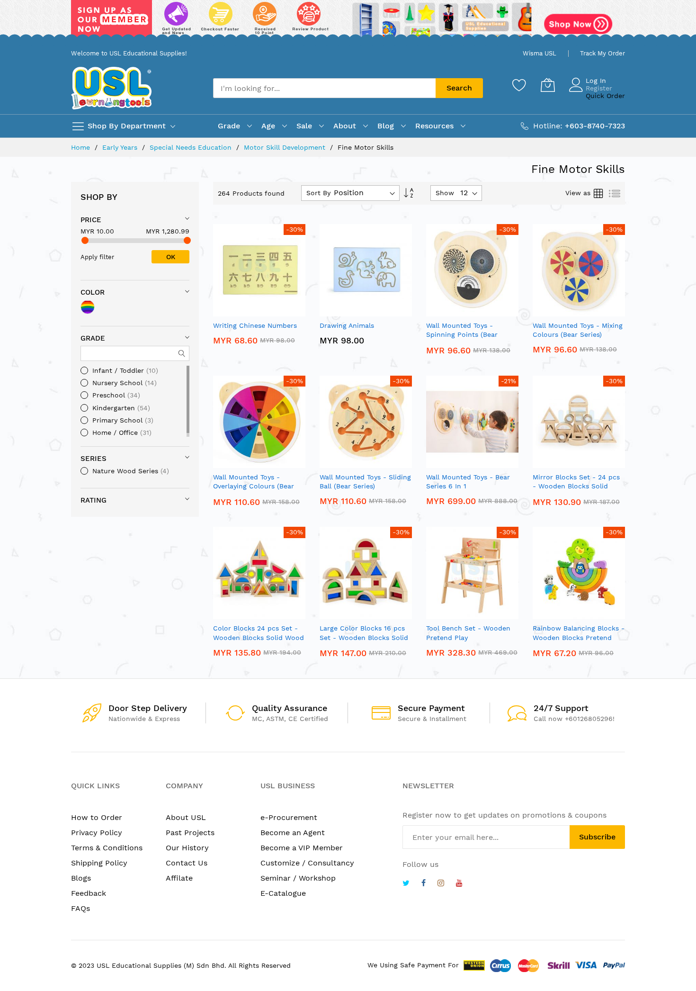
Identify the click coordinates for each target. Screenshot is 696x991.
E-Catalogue (283, 893)
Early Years (121, 147)
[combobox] (324, 88)
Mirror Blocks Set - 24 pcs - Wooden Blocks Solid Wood (576, 486)
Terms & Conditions (107, 847)
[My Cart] (548, 85)
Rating (93, 500)
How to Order (96, 817)
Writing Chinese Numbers (255, 325)
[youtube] (459, 884)
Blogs (81, 878)
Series (93, 458)
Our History (187, 847)
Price (90, 220)
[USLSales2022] (348, 22)
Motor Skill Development (286, 147)
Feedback (88, 893)
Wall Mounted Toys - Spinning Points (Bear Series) (462, 335)
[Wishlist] (519, 85)
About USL (186, 817)
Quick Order (605, 95)
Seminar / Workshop (298, 878)
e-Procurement (288, 817)
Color (92, 292)
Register (599, 88)
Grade (92, 338)
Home (81, 147)
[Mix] (87, 307)
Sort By (318, 193)
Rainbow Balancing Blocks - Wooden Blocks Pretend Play (579, 637)
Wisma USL (539, 53)
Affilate (179, 878)
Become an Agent (292, 832)
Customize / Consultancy (307, 862)
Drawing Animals (347, 325)
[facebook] (423, 884)
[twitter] (406, 884)
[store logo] (111, 88)
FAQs (80, 908)
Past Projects (190, 832)
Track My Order (602, 53)
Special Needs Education (192, 147)
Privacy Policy (96, 832)
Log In (596, 80)
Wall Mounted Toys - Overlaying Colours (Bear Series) (253, 486)
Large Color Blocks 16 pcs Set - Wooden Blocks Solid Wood (364, 637)
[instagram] (440, 884)
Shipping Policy (99, 862)
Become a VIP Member (301, 847)
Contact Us (186, 862)
